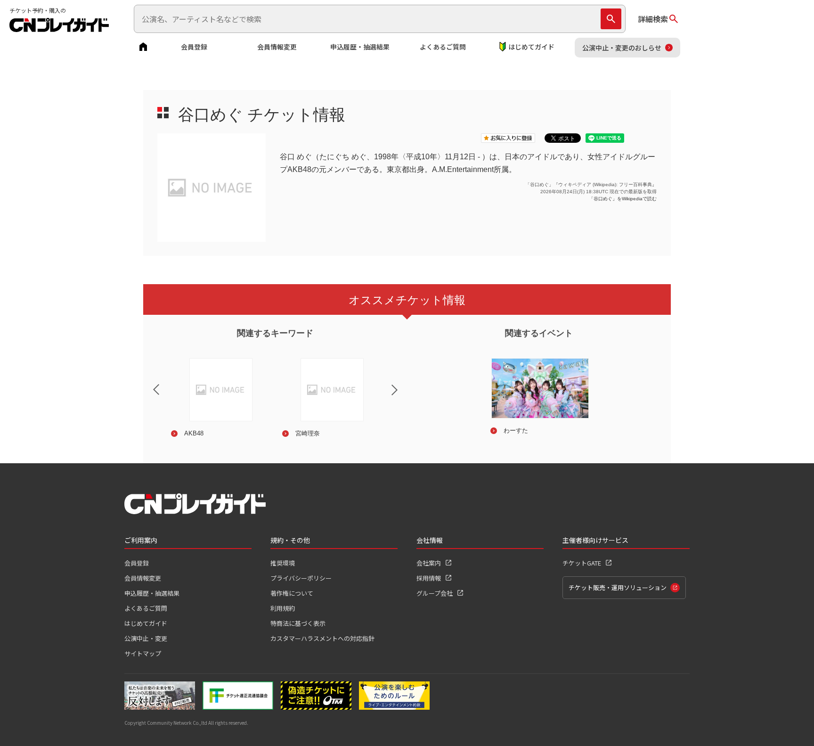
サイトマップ (142, 653)
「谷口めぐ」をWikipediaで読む (623, 198)
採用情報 (428, 578)
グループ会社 (434, 593)
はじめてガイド (531, 46)
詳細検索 (653, 19)
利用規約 (282, 608)
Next (402, 396)
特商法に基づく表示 (298, 623)
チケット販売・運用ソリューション (618, 587)
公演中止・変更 (145, 638)
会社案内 (428, 562)
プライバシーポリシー (301, 578)
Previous (148, 383)
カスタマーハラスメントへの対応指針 (322, 638)
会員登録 (194, 46)
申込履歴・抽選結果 (360, 46)
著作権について (291, 593)
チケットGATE (581, 562)
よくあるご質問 (443, 46)
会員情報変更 (277, 46)
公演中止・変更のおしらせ (621, 47)
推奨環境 (282, 562)
